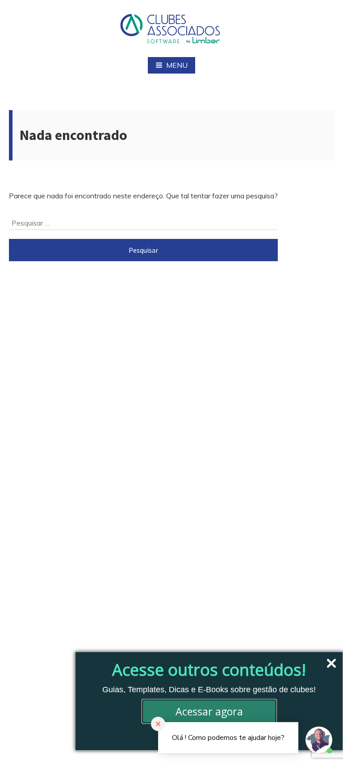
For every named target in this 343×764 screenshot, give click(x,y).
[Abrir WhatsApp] (22, 741)
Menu (177, 65)
